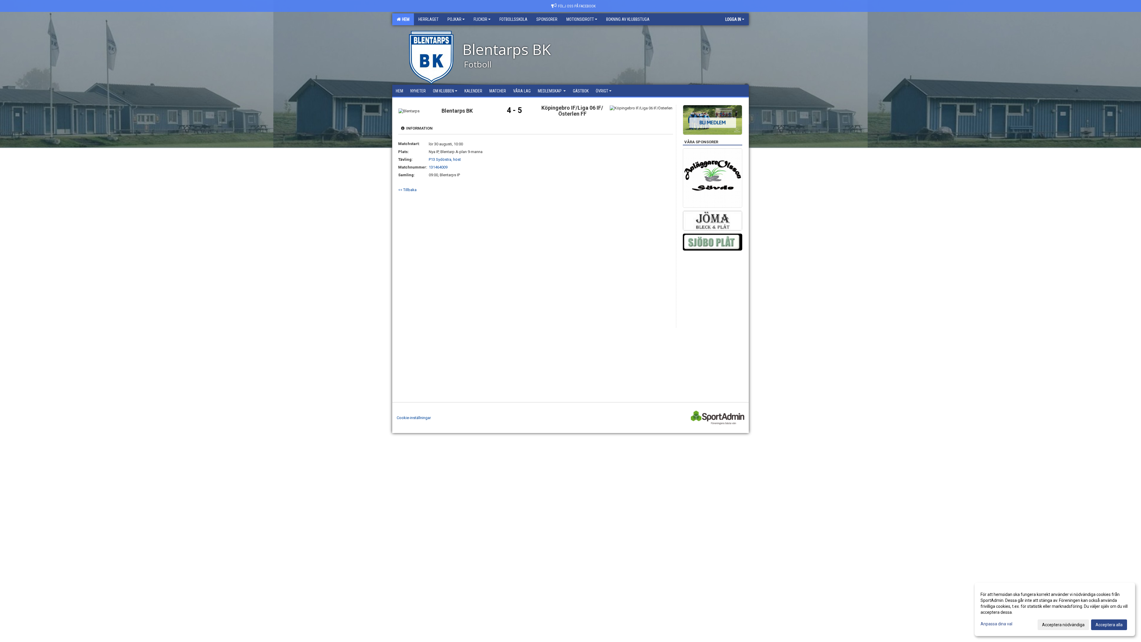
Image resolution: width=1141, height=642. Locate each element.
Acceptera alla (1109, 624)
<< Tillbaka (407, 190)
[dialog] (1055, 609)
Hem (404, 19)
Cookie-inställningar (414, 418)
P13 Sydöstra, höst (445, 159)
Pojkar (454, 19)
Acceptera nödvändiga (1063, 624)
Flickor (480, 19)
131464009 (438, 167)
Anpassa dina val (996, 623)
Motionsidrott (580, 19)
